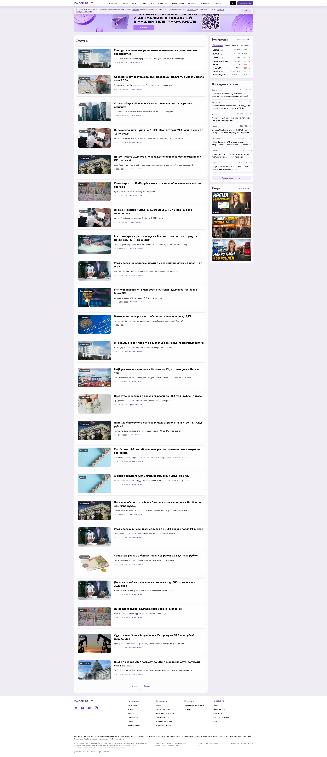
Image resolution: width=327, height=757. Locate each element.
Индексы (83, 131)
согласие (135, 10)
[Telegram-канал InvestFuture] (163, 20)
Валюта (83, 185)
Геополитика (85, 663)
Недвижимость (86, 264)
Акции (82, 105)
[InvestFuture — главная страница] (84, 3)
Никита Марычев (136, 89)
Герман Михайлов (135, 63)
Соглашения (191, 10)
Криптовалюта (86, 291)
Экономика (84, 52)
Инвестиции (85, 690)
